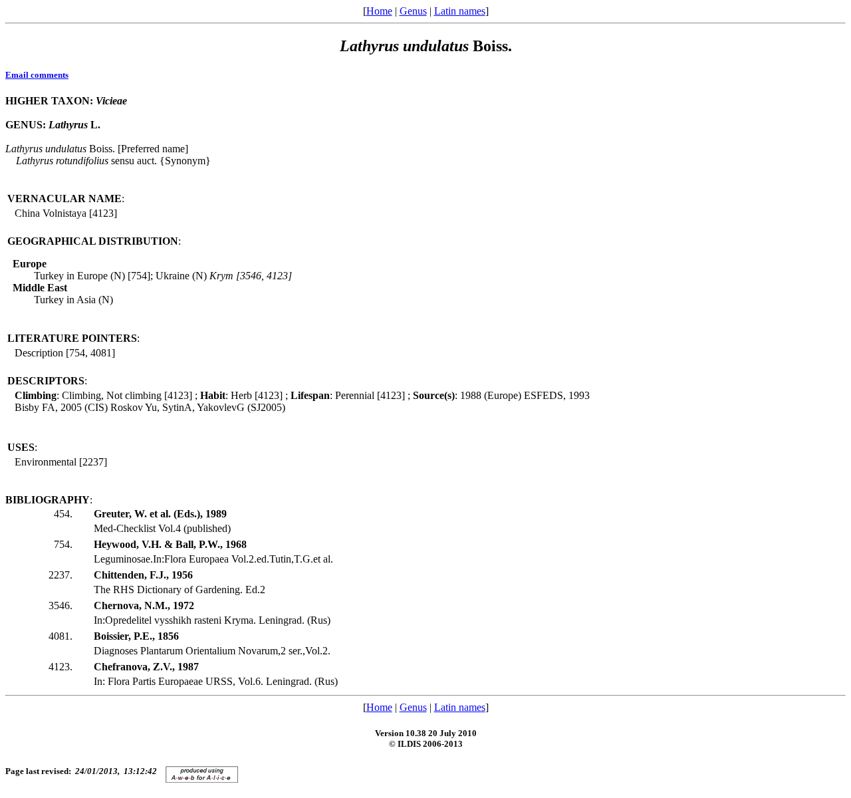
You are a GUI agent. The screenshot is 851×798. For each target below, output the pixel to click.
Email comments (36, 75)
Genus (413, 11)
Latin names (459, 11)
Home (379, 11)
